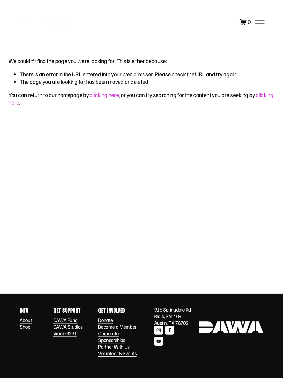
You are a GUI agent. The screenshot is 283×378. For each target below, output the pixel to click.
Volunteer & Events (117, 353)
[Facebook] (169, 330)
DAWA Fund (65, 320)
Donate (105, 320)
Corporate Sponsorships (111, 336)
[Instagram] (158, 330)
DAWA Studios (67, 326)
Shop (25, 326)
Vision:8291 (65, 333)
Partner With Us (114, 346)
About (26, 320)
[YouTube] (158, 341)
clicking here (104, 95)
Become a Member (117, 326)
